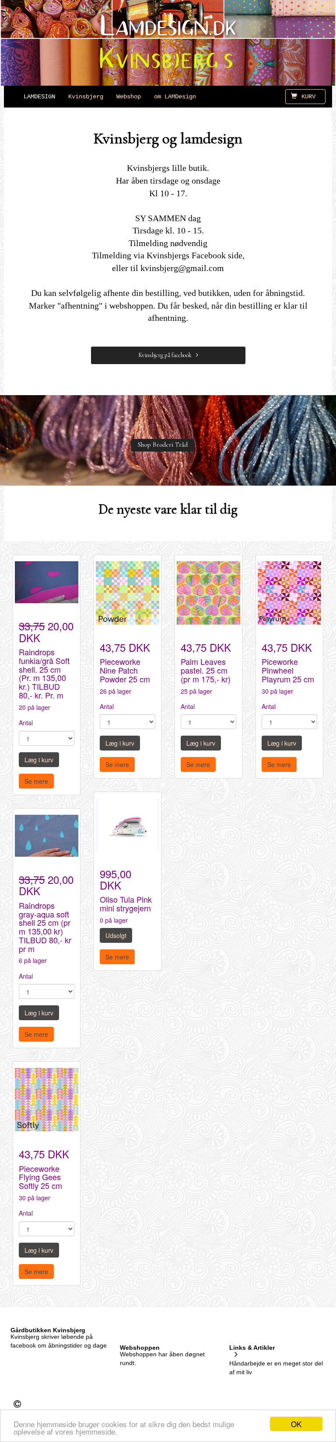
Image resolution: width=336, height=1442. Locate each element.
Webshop (128, 96)
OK (296, 1423)
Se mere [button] (36, 781)
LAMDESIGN (39, 96)
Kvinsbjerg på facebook (165, 355)
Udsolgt (115, 935)
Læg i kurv (38, 759)
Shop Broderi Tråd (163, 444)
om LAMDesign (175, 96)
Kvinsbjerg (85, 96)
